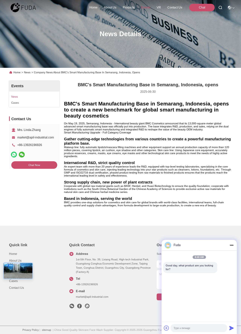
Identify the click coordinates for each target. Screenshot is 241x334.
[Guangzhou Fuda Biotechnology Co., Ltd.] (23, 7)
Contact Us (16, 287)
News (27, 72)
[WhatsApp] (14, 154)
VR (159, 7)
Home (93, 7)
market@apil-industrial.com (35, 137)
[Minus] (231, 245)
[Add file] (166, 328)
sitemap (46, 329)
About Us (15, 260)
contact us (174, 7)
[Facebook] (79, 307)
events (145, 7)
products (129, 7)
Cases (13, 281)
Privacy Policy (30, 329)
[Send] (232, 328)
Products (15, 267)
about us (110, 7)
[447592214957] (87, 307)
